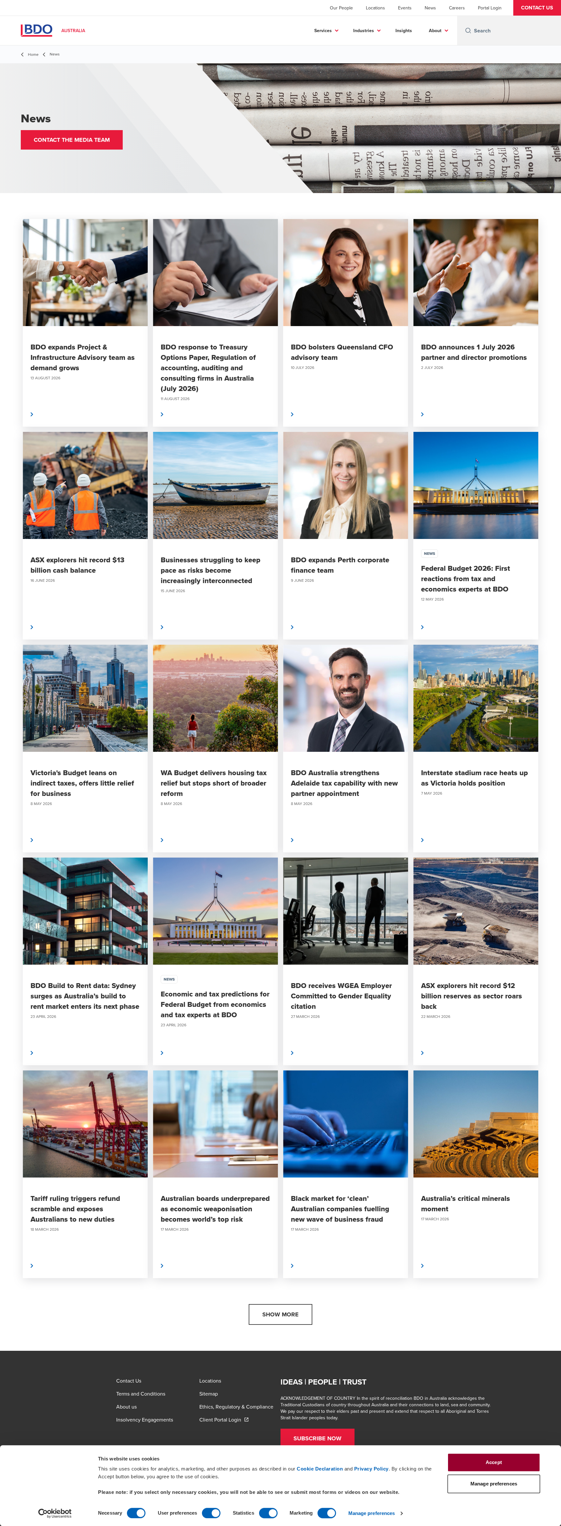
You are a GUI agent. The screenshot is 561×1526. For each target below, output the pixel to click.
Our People (341, 8)
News (430, 8)
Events (405, 8)
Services (323, 30)
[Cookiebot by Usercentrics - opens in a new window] (55, 1513)
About (435, 30)
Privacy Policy (371, 1468)
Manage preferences (371, 1513)
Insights (403, 30)
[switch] (211, 1513)
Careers (457, 8)
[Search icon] (468, 30)
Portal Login (490, 8)
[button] (537, 8)
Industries (363, 30)
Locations (375, 8)
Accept (494, 1462)
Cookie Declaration (320, 1468)
